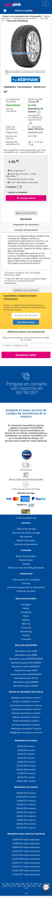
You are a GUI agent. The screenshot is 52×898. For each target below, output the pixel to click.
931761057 (27, 392)
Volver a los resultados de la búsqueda (22, 16)
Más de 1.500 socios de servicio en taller (26, 479)
